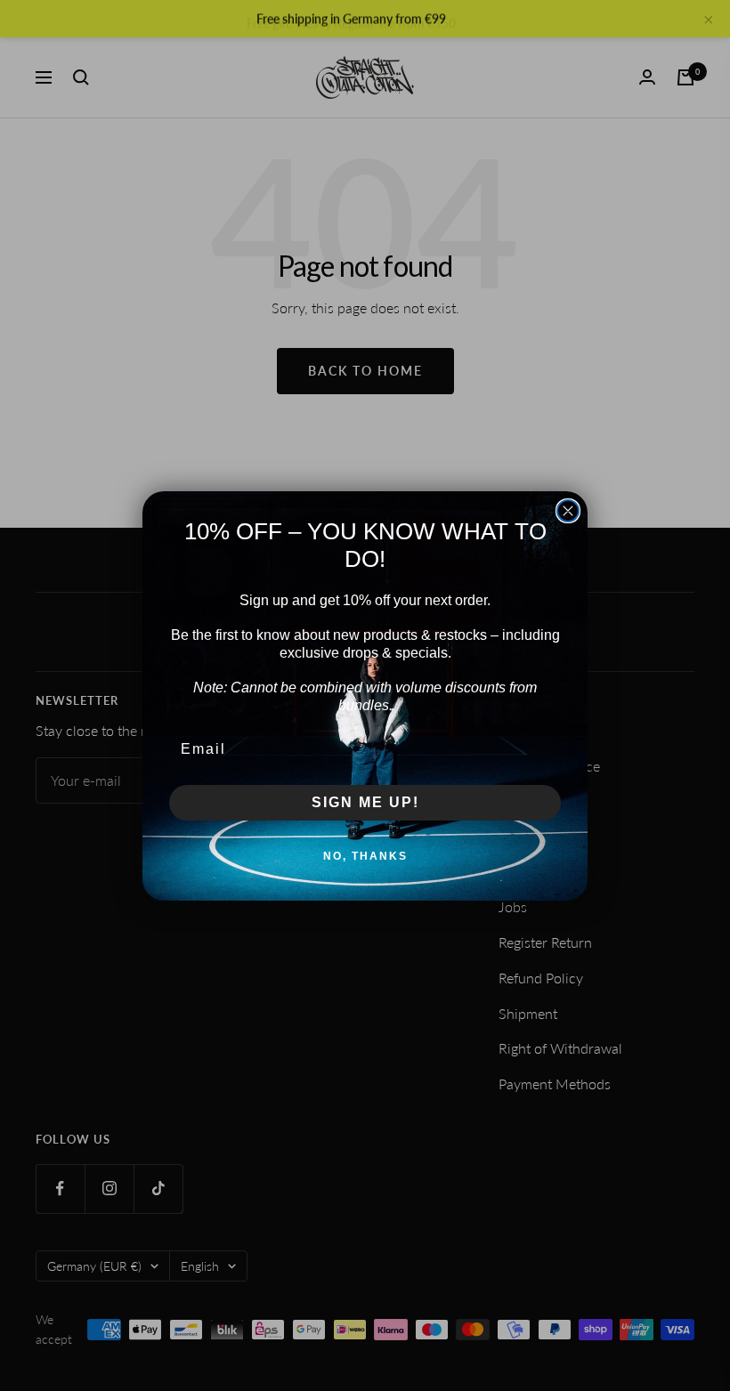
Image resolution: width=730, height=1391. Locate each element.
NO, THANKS (365, 856)
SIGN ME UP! (365, 802)
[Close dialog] (568, 511)
